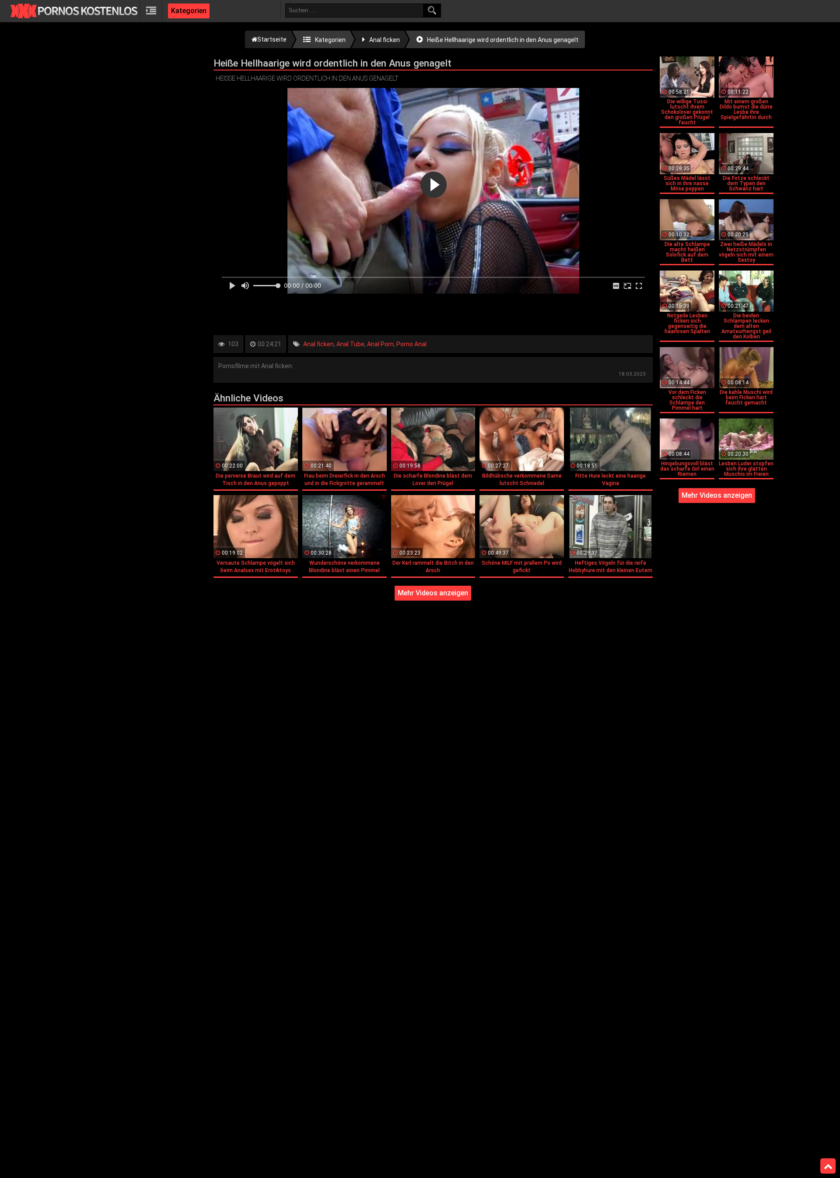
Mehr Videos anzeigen (433, 593)
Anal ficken (318, 344)
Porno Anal (411, 344)
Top (828, 1166)
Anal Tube (350, 344)
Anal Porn (380, 344)
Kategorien (188, 11)
